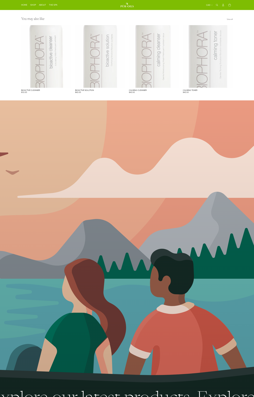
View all (230, 19)
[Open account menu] (223, 5)
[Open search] (217, 5)
